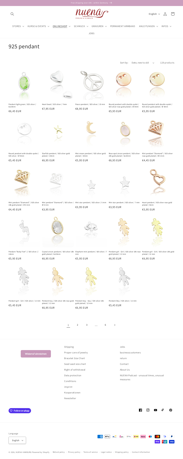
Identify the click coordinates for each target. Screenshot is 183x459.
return (123, 358)
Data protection (72, 375)
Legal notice (106, 452)
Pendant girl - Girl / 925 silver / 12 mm (25, 301)
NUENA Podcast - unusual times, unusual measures (142, 377)
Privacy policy (74, 452)
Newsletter (70, 398)
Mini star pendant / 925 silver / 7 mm (124, 202)
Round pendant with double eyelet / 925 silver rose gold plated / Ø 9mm (124, 105)
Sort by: (124, 62)
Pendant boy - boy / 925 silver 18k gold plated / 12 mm (89, 302)
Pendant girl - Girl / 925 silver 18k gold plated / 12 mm (158, 253)
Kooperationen (72, 392)
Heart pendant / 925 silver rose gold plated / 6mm (157, 203)
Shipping (69, 346)
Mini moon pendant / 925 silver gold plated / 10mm (90, 154)
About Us (125, 369)
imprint (68, 386)
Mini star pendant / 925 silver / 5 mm (90, 202)
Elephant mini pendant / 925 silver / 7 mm (91, 253)
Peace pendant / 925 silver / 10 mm (90, 104)
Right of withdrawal (74, 369)
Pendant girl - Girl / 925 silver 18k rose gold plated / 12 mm (125, 253)
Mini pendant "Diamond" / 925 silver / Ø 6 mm (58, 203)
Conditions (70, 381)
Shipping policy (122, 452)
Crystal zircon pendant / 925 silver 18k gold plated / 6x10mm (58, 253)
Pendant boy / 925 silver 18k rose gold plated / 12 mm (58, 302)
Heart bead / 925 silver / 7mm (54, 104)
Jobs (122, 346)
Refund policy (59, 452)
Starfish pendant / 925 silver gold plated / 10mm (56, 154)
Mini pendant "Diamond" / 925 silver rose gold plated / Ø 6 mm (157, 154)
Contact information (141, 452)
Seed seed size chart (75, 364)
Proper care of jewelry (76, 352)
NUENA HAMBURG (24, 452)
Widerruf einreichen (36, 353)
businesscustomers (130, 352)
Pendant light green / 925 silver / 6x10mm (22, 105)
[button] (12, 14)
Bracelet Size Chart (74, 358)
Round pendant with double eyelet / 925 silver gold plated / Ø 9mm (157, 105)
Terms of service (90, 452)
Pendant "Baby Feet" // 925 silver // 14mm (24, 253)
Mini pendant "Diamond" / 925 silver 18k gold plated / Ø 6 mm (24, 203)
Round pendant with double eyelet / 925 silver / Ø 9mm (24, 154)
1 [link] (68, 325)
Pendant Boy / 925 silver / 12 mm (123, 301)
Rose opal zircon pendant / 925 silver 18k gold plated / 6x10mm (124, 154)
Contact (124, 364)
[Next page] (115, 325)
